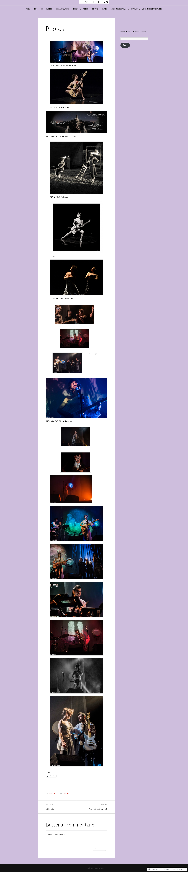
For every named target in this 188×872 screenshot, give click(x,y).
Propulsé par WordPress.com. (94, 868)
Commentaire (99, 849)
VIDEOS (85, 9)
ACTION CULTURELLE (118, 9)
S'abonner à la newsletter (133, 32)
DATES (104, 9)
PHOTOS (95, 9)
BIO (35, 9)
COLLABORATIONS (62, 9)
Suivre (125, 45)
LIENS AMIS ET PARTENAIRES (152, 9)
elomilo (52, 793)
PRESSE (75, 9)
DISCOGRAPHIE (46, 9)
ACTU (28, 9)
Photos (66, 793)
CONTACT (134, 9)
